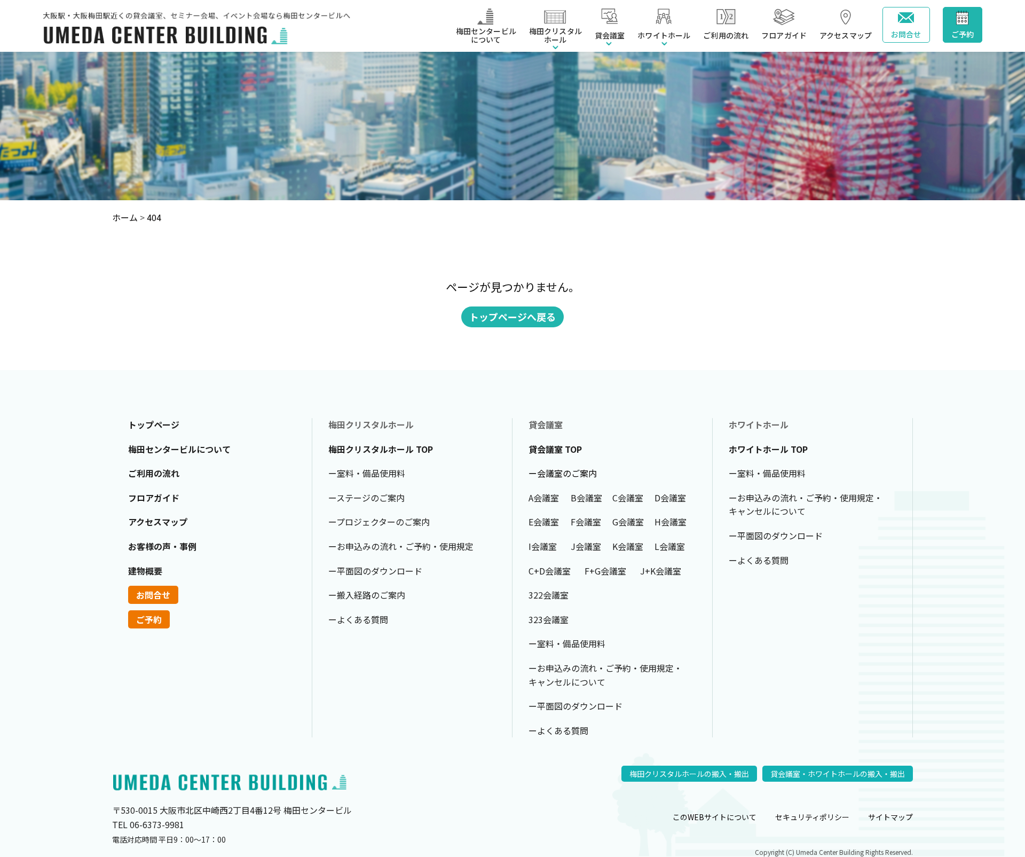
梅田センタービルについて (486, 35)
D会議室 (670, 497)
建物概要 (145, 570)
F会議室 (586, 521)
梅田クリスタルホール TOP (380, 449)
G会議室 (628, 521)
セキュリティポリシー (812, 817)
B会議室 (586, 497)
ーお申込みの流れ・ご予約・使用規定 (401, 546)
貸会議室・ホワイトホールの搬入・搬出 (837, 773)
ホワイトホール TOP (768, 449)
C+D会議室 (550, 570)
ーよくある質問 (358, 619)
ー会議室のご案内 (563, 473)
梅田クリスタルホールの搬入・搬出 (689, 773)
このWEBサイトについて (714, 817)
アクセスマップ (845, 35)
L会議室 (670, 546)
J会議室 (586, 546)
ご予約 (962, 33)
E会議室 (544, 521)
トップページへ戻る (512, 317)
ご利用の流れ (725, 35)
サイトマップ (890, 817)
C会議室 (627, 497)
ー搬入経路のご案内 (366, 594)
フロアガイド (784, 35)
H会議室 (671, 521)
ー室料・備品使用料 (366, 473)
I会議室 (543, 546)
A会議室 (544, 497)
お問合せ (906, 33)
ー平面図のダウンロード (375, 570)
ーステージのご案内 (366, 497)
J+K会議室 (660, 570)
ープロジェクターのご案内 (379, 521)
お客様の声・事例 (162, 546)
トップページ (153, 424)
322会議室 (549, 594)
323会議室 (549, 619)
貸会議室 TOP (555, 449)
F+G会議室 (605, 570)
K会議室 (627, 546)
